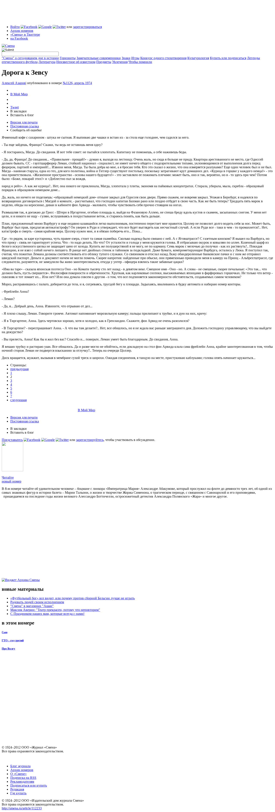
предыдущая (19, 369)
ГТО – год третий (13, 640)
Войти (15, 27)
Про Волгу (8, 648)
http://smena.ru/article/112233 (22, 808)
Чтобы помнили (140, 62)
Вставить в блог (22, 115)
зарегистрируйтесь (90, 440)
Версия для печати (24, 122)
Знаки (126, 58)
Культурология (198, 58)
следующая (18, 400)
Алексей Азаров (14, 83)
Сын (4, 632)
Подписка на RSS (23, 778)
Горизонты (68, 58)
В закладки (18, 111)
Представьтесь (12, 440)
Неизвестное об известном (75, 62)
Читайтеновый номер (11, 479)
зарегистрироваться (87, 27)
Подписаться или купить (28, 785)
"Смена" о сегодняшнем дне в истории (30, 58)
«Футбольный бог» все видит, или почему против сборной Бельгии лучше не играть (72, 598)
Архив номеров (21, 30)
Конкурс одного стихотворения (163, 58)
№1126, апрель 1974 (77, 83)
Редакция (17, 789)
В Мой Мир (19, 94)
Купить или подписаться (228, 58)
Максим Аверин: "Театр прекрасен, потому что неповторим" (55, 610)
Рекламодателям (22, 781)
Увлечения (120, 62)
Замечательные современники (98, 58)
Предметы (103, 62)
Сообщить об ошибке (26, 130)
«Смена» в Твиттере (25, 34)
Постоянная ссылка (24, 126)
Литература (46, 62)
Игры (135, 58)
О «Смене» (18, 774)
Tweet (14, 107)
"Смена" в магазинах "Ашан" (32, 606)
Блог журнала (20, 766)
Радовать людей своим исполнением (37, 602)
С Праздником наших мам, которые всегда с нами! (47, 614)
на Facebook (19, 38)
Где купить (18, 793)
